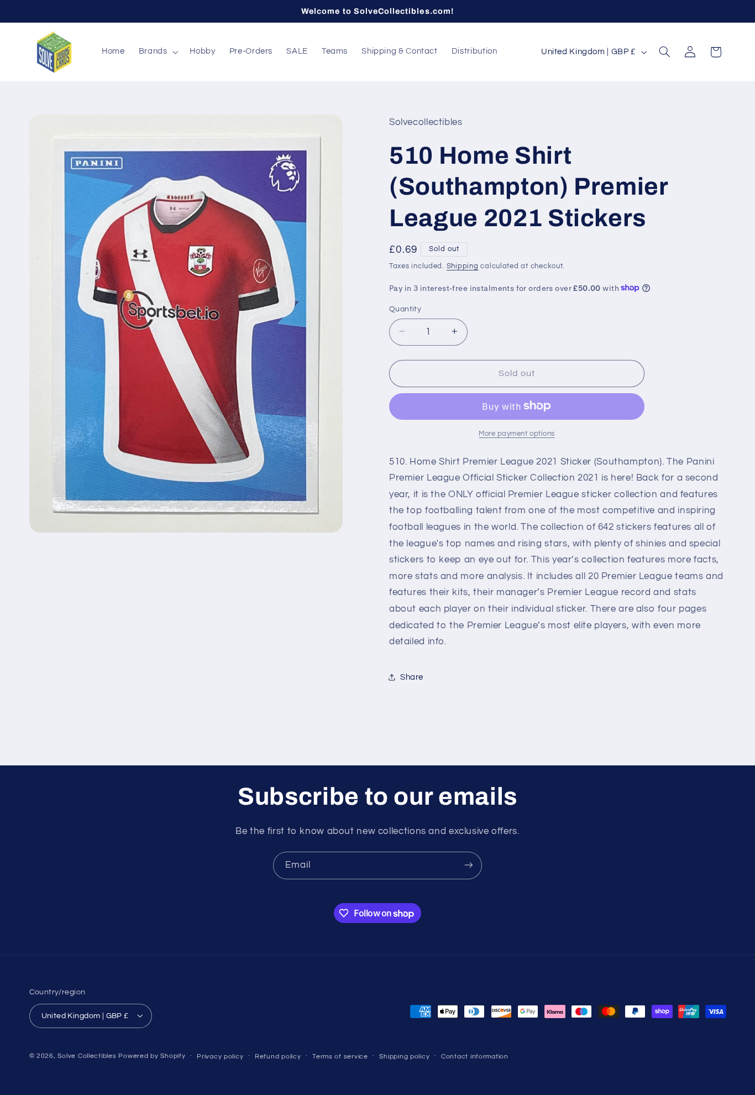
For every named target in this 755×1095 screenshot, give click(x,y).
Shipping (463, 266)
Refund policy (278, 1056)
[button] (157, 52)
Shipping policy (404, 1056)
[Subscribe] (468, 865)
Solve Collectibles (86, 1055)
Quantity (405, 308)
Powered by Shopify (151, 1055)
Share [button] (411, 676)
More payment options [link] (517, 433)
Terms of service (340, 1056)
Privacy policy (220, 1056)
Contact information (474, 1056)
